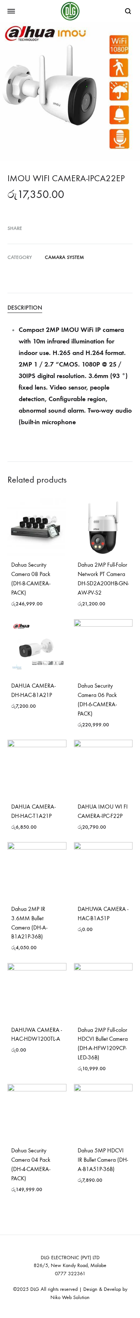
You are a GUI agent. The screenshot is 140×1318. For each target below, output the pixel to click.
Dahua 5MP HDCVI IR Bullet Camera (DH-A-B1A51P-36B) (103, 1160)
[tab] (70, 308)
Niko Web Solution (70, 1297)
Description (24, 307)
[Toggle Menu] (11, 11)
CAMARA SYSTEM (64, 257)
